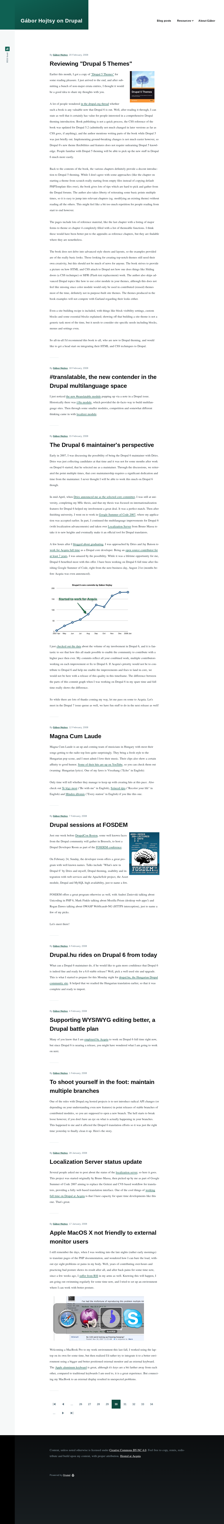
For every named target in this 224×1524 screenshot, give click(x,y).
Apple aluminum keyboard (71, 1367)
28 (100, 1405)
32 (135, 1405)
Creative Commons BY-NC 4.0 (127, 1450)
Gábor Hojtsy (60, 55)
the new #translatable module (83, 396)
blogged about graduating (88, 544)
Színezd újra (118, 788)
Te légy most (69, 788)
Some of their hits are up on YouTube (100, 764)
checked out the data (69, 646)
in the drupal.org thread (95, 104)
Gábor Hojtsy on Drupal (51, 21)
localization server (126, 1172)
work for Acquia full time (65, 550)
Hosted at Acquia (130, 1456)
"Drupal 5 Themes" (102, 74)
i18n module (84, 402)
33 (144, 1405)
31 (126, 1405)
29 (109, 1405)
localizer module (86, 414)
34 (153, 1405)
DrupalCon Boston (86, 835)
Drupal (66, 1475)
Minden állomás (75, 794)
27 (91, 1405)
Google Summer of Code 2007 (117, 514)
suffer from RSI (88, 1276)
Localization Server (119, 526)
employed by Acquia (96, 1039)
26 (82, 1405)
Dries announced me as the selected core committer (104, 497)
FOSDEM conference (109, 847)
